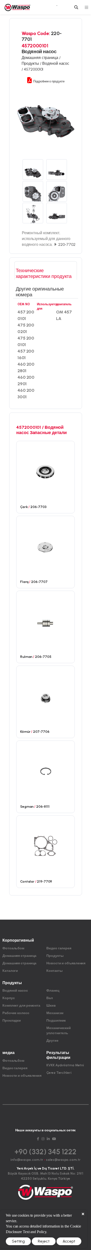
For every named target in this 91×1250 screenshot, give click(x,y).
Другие (52, 1041)
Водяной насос (15, 990)
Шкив (51, 1005)
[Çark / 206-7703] (45, 471)
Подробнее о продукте (49, 81)
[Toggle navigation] (86, 7)
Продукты (54, 956)
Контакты (54, 971)
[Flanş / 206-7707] (45, 546)
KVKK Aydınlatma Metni (65, 1065)
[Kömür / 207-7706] (45, 696)
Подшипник (56, 1020)
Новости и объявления (65, 963)
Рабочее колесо (15, 1013)
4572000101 (33, 69)
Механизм (54, 1013)
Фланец (52, 990)
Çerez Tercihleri (58, 1073)
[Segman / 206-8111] (45, 771)
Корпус (8, 998)
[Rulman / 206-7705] (45, 621)
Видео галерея (58, 948)
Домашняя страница (19, 956)
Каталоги (10, 971)
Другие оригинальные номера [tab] (40, 292)
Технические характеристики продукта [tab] (44, 273)
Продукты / (32, 63)
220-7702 (66, 244)
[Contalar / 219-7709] (45, 845)
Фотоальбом (13, 948)
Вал (49, 998)
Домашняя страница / (41, 57)
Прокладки (11, 1020)
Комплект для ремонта (21, 1005)
